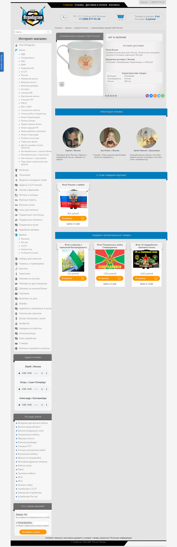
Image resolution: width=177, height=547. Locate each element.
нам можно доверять (73, 538)
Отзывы (79, 4)
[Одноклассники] (155, 95)
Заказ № (22, 514)
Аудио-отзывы (33, 357)
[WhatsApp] (162, 95)
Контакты (114, 4)
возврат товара (91, 538)
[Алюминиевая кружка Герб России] (80, 58)
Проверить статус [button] (31, 532)
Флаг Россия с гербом (73, 185)
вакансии (104, 538)
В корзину (67, 218)
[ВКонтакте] (151, 95)
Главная (68, 4)
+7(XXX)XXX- (24, 522)
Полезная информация (121, 538)
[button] (48, 32)
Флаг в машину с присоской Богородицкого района (73, 247)
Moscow (144, 2)
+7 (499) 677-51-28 (156, 2)
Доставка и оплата (96, 4)
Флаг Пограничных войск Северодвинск (110, 246)
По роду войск (33, 416)
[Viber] (147, 95)
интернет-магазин (53, 538)
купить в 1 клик (73, 224)
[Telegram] (159, 95)
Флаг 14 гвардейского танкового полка (147, 246)
